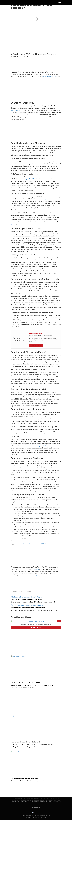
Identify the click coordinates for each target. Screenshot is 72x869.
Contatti (43, 817)
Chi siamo (29, 817)
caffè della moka (15, 110)
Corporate (36, 817)
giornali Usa (43, 446)
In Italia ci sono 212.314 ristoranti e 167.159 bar (34, 544)
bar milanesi (36, 164)
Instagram (39, 576)
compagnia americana (48, 199)
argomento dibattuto (49, 76)
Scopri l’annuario (36, 627)
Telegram (36, 569)
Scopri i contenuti (36, 345)
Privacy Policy (46, 815)
